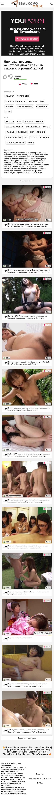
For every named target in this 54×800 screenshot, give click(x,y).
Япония (41, 132)
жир (32, 132)
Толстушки (23, 96)
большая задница (34, 122)
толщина (44, 137)
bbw (19, 122)
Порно (8, 747)
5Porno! (42, 752)
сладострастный (15, 143)
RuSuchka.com (22, 754)
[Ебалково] (27, 3)
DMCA (40, 783)
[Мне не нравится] (10, 77)
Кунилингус (42, 106)
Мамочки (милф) (24, 106)
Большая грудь (36, 101)
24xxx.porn (12, 752)
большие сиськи (14, 127)
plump (34, 137)
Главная (39, 774)
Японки (9, 106)
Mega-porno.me (11, 750)
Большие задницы (15, 101)
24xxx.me (33, 747)
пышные (22, 132)
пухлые (10, 132)
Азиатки (10, 96)
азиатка (10, 122)
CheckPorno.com (40, 754)
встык (46, 127)
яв (26, 137)
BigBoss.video (42, 750)
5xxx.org (23, 752)
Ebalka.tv (33, 752)
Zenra (31, 143)
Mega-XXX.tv (27, 750)
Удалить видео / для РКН (40, 778)
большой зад (33, 127)
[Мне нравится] (5, 77)
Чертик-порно (20, 747)
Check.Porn (45, 747)
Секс (8, 112)
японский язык (13, 137)
